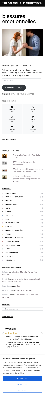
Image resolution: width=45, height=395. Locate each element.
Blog (18, 286)
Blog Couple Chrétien (22, 3)
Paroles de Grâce (12, 241)
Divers (7, 208)
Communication (11, 204)
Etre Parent (10, 215)
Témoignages (10, 260)
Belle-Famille (10, 193)
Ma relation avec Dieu (14, 238)
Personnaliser (22, 384)
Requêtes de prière (24, 290)
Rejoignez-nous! (9, 139)
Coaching (9, 200)
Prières (8, 249)
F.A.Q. (7, 219)
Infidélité (8, 234)
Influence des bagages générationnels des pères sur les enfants (26, 179)
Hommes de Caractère (14, 230)
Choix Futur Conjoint (14, 197)
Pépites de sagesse (12, 245)
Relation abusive (12, 252)
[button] (42, 3)
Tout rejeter (22, 390)
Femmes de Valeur (12, 223)
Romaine (6, 295)
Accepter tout (22, 378)
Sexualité (9, 256)
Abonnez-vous (14, 88)
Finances (8, 226)
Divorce (8, 212)
